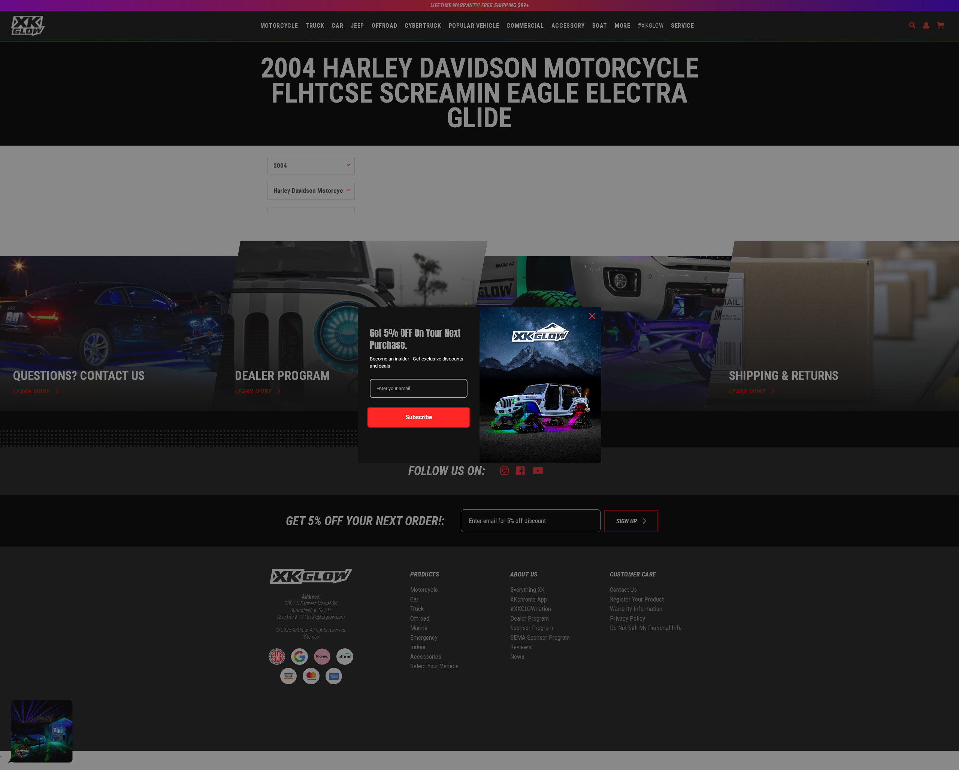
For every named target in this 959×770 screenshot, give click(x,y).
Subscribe (418, 417)
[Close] (592, 316)
